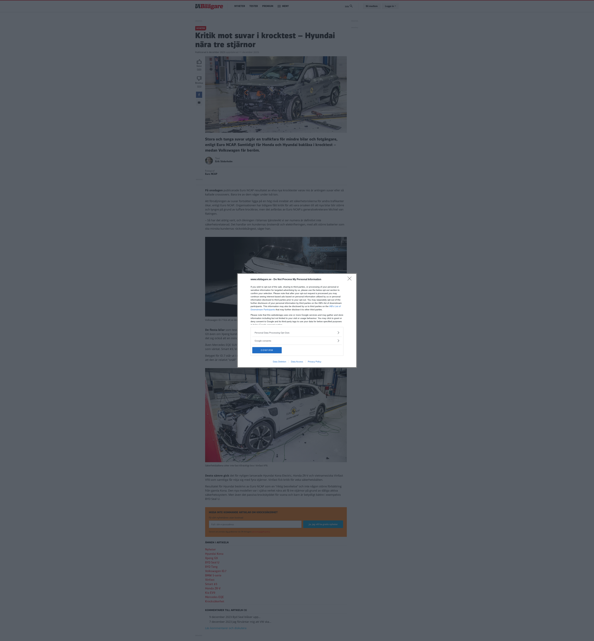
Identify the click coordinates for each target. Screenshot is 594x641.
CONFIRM (267, 350)
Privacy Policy (314, 361)
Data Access (297, 361)
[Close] (350, 279)
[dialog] (297, 320)
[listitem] (297, 332)
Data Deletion (279, 361)
